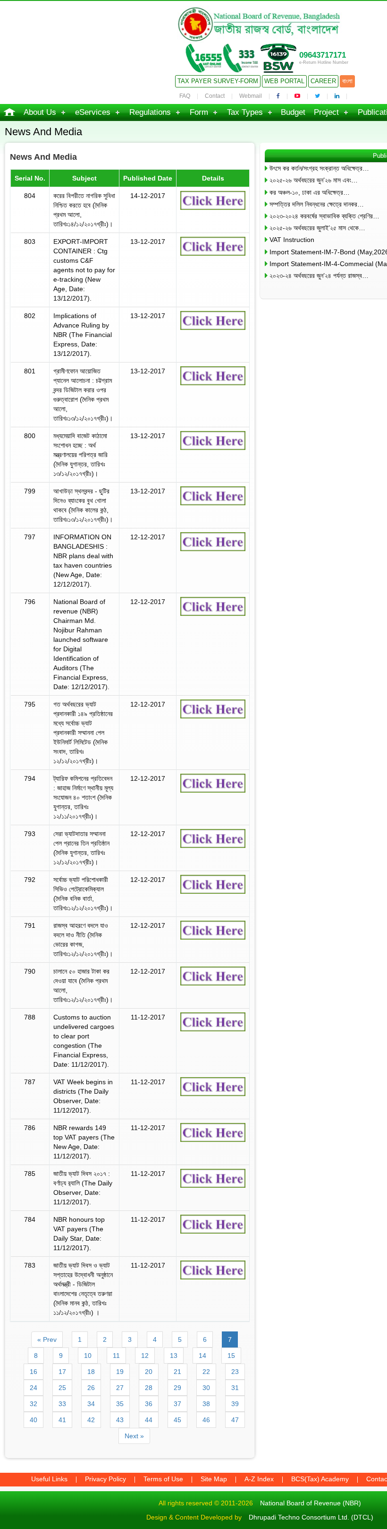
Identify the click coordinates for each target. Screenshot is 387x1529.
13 (173, 1355)
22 (206, 1371)
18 (91, 1371)
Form (199, 112)
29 (177, 1387)
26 (91, 1387)
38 (206, 1404)
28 (148, 1387)
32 (33, 1404)
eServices (92, 112)
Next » (134, 1436)
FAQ (184, 96)
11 (116, 1355)
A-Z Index (259, 1479)
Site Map (214, 1479)
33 (62, 1404)
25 (62, 1387)
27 (120, 1387)
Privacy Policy (105, 1479)
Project (326, 112)
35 (120, 1404)
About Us (40, 112)
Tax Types (245, 112)
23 (235, 1371)
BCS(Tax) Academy (320, 1479)
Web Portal (284, 81)
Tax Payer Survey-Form (217, 81)
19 (120, 1371)
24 (33, 1387)
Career (323, 81)
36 (148, 1404)
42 (91, 1420)
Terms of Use (163, 1479)
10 (88, 1355)
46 (206, 1420)
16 (33, 1371)
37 (177, 1404)
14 (202, 1355)
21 (177, 1371)
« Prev (47, 1339)
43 (120, 1420)
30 (206, 1387)
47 (235, 1420)
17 (62, 1371)
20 (148, 1371)
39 (235, 1404)
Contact (215, 96)
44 (148, 1420)
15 (231, 1355)
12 (145, 1355)
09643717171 (322, 55)
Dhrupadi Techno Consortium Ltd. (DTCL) (311, 1517)
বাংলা (347, 81)
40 (33, 1420)
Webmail (250, 96)
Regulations (150, 112)
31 (235, 1387)
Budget (293, 112)
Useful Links (49, 1479)
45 (177, 1420)
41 (62, 1420)
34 (91, 1404)
